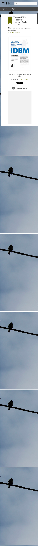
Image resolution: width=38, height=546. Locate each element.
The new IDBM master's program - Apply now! (20, 21)
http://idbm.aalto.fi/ (14, 32)
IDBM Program (23, 79)
